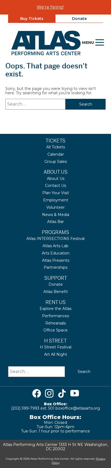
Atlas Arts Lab (55, 245)
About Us (56, 172)
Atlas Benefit (55, 291)
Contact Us (55, 185)
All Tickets (55, 147)
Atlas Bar (55, 221)
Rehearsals (55, 323)
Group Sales (55, 161)
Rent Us (56, 302)
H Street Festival (55, 347)
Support (55, 278)
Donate (79, 18)
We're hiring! (50, 7)
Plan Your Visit (55, 192)
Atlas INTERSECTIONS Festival (55, 238)
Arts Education (56, 253)
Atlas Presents (55, 260)
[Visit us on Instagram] (49, 393)
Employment (55, 200)
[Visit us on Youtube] (74, 393)
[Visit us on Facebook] (36, 393)
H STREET (55, 341)
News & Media (55, 214)
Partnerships (55, 267)
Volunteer (55, 207)
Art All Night (55, 354)
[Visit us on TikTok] (62, 393)
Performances (55, 315)
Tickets (55, 141)
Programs (55, 232)
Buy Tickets (31, 18)
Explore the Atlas (55, 308)
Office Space (55, 330)
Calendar (55, 154)
